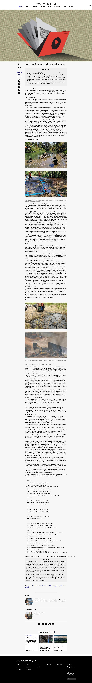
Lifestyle (34, 6)
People (50, 6)
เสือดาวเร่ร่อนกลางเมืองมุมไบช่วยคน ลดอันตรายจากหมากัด (45, 647)
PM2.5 (50, 586)
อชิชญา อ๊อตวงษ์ (38, 599)
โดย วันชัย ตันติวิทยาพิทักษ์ (58, 650)
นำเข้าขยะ (62, 586)
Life (27, 6)
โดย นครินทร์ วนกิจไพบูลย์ (30, 650)
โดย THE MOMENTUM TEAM (45, 650)
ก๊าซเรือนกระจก (45, 586)
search (90, 5)
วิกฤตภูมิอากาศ (56, 586)
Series (65, 6)
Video (71, 6)
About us (49, 664)
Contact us (59, 664)
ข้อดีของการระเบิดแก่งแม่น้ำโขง (59, 646)
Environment (19, 73)
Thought (57, 6)
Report (21, 6)
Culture (42, 6)
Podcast (39, 667)
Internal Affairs (30, 635)
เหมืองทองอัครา (31, 586)
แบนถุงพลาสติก (38, 586)
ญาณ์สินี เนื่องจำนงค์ (39, 613)
